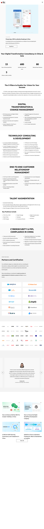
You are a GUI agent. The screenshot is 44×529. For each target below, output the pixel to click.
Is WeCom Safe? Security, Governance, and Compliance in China (10, 436)
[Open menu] (42, 2)
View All (22, 440)
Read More (11, 46)
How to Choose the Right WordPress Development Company (30, 416)
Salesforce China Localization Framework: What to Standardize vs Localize (33, 436)
